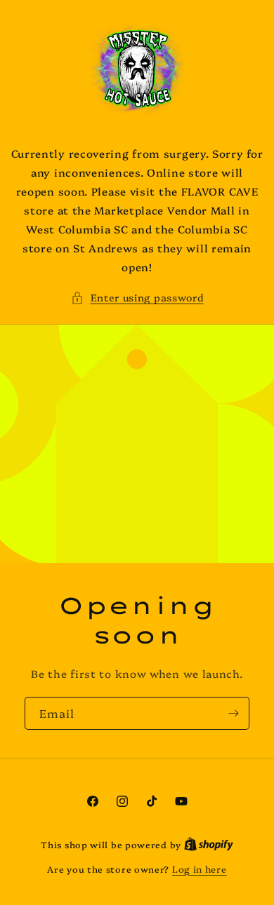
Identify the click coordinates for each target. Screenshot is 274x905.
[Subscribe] (233, 713)
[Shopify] (208, 844)
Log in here (199, 868)
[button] (137, 297)
